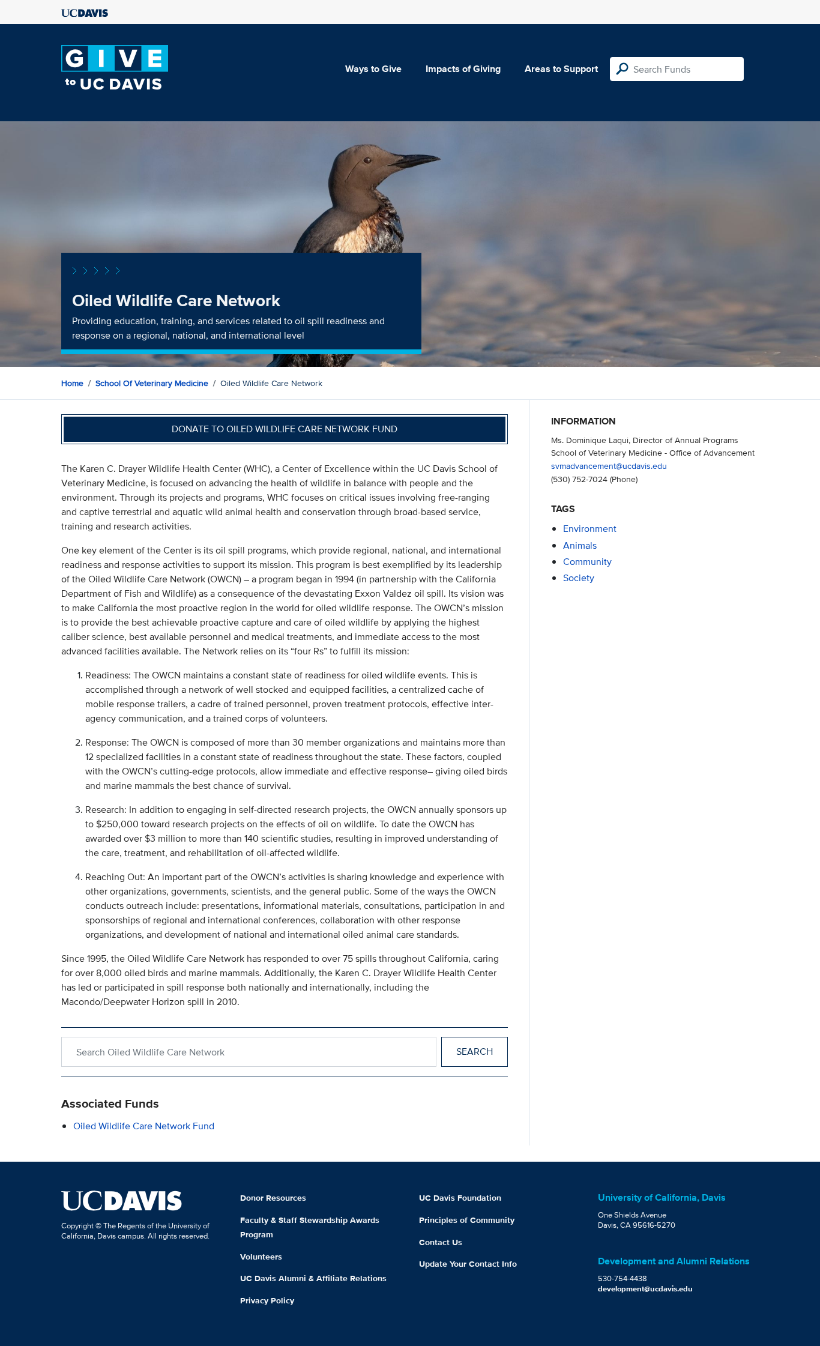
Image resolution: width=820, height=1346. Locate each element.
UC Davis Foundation (460, 1198)
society (578, 578)
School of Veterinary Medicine (151, 383)
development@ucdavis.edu (645, 1288)
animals (580, 545)
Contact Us (440, 1242)
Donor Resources (273, 1198)
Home (72, 383)
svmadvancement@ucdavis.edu (609, 465)
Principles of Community (466, 1220)
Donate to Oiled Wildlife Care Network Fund (284, 429)
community (587, 562)
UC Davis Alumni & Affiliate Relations (313, 1278)
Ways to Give (373, 69)
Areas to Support (561, 69)
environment (590, 529)
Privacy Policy (267, 1300)
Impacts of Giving (463, 69)
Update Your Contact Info (468, 1264)
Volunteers (261, 1257)
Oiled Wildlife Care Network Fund (143, 1126)
